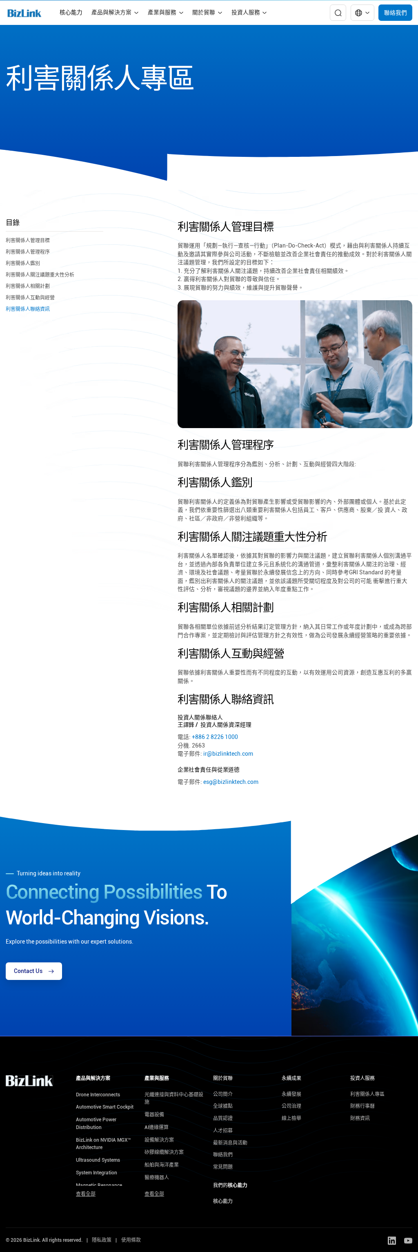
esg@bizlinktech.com (230, 782)
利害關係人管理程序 (28, 252)
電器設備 (154, 1115)
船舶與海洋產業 (162, 1165)
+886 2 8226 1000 (215, 737)
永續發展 (291, 1094)
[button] (114, 12)
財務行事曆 (362, 1106)
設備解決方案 (159, 1140)
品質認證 (223, 1118)
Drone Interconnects (98, 1095)
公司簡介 (223, 1094)
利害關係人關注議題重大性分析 (40, 275)
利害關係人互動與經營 (30, 298)
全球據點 (223, 1106)
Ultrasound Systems (98, 1160)
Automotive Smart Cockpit (104, 1107)
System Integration (96, 1173)
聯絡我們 (395, 12)
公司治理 (291, 1106)
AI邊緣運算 (157, 1127)
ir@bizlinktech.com (228, 753)
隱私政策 (101, 1240)
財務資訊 (360, 1118)
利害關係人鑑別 (23, 263)
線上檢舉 (291, 1118)
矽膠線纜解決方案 (164, 1152)
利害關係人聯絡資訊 (28, 309)
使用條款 (131, 1240)
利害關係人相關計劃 (28, 286)
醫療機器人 (157, 1178)
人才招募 (223, 1131)
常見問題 (223, 1167)
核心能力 (71, 12)
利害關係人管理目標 (28, 240)
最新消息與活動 (230, 1143)
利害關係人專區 (367, 1094)
